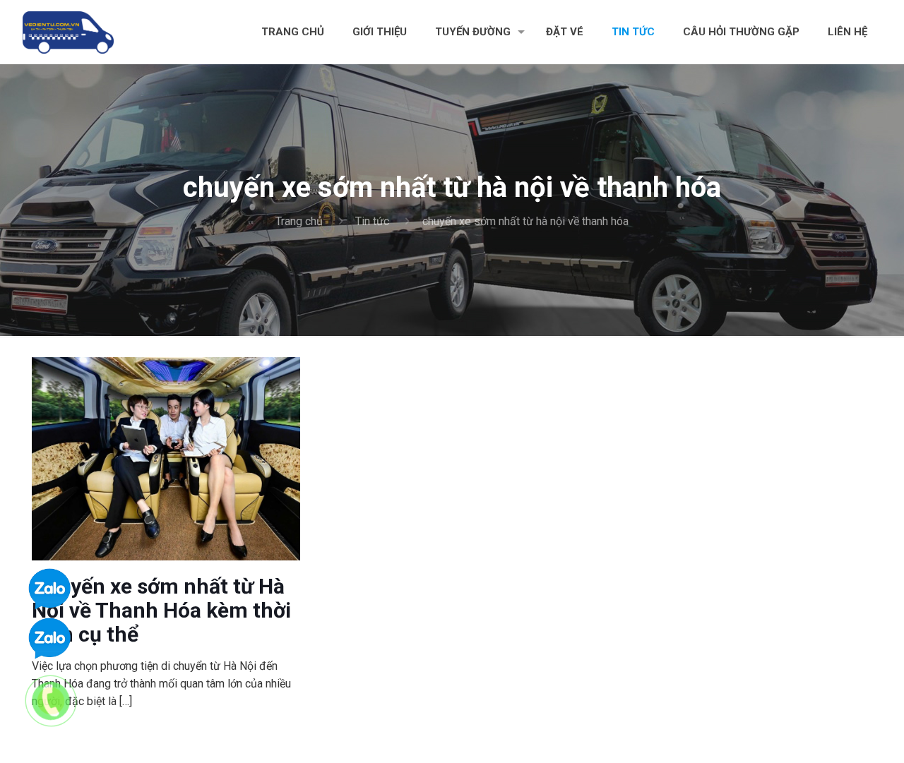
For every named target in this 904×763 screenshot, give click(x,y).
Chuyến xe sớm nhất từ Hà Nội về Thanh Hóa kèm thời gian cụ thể (161, 610)
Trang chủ (299, 221)
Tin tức (372, 221)
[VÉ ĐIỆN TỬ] (68, 32)
